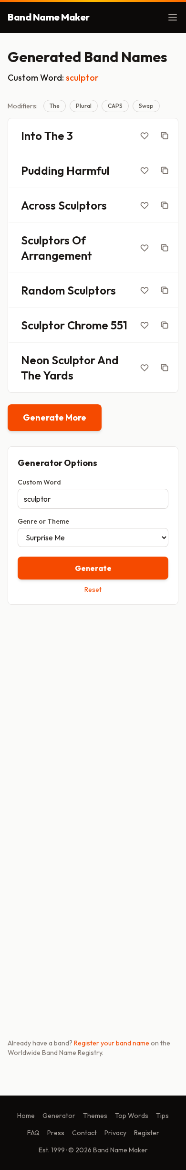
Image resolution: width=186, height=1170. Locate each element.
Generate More (54, 417)
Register (146, 1132)
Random (43, 290)
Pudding (42, 170)
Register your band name (111, 1043)
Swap (146, 105)
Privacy (115, 1132)
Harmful (88, 170)
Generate (93, 568)
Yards (58, 375)
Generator (58, 1115)
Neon (35, 360)
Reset (93, 589)
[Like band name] (144, 135)
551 (119, 325)
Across (38, 205)
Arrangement (56, 255)
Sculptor (43, 325)
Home (26, 1115)
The (55, 105)
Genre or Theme (43, 521)
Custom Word (39, 482)
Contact (84, 1132)
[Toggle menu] (172, 17)
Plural (84, 105)
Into (31, 135)
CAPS (115, 105)
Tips (162, 1115)
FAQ (33, 1132)
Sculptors (82, 205)
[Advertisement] (93, 713)
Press (55, 1132)
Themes (95, 1115)
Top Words (131, 1115)
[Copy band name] (164, 135)
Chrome (87, 325)
